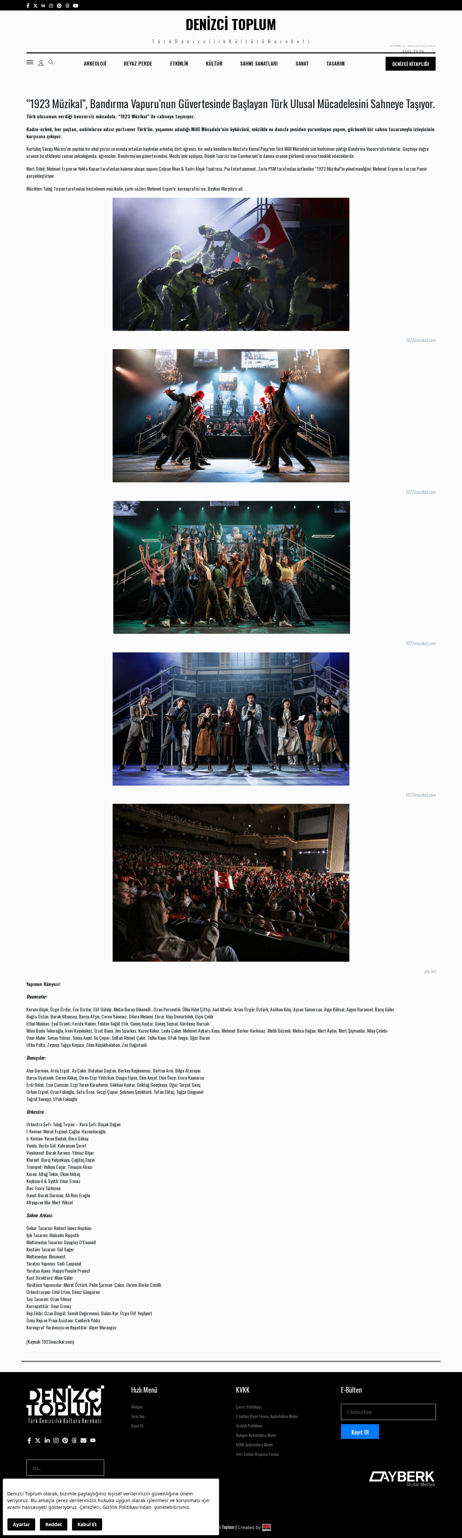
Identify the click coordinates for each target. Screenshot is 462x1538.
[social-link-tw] (35, 5)
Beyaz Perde (138, 63)
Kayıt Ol (137, 1425)
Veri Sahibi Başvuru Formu (257, 1454)
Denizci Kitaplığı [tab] (410, 63)
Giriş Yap (138, 1416)
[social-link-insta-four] (67, 5)
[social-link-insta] (43, 5)
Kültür (214, 63)
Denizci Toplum (231, 24)
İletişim (137, 1407)
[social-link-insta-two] (51, 5)
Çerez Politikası (248, 1407)
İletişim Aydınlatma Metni (256, 1435)
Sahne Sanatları (259, 63)
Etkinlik (179, 63)
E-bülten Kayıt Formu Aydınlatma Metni (267, 1416)
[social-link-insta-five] (75, 5)
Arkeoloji (95, 63)
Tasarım (335, 63)
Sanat (302, 63)
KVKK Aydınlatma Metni (254, 1444)
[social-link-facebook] (27, 5)
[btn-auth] (41, 63)
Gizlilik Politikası (249, 1425)
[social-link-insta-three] (59, 5)
